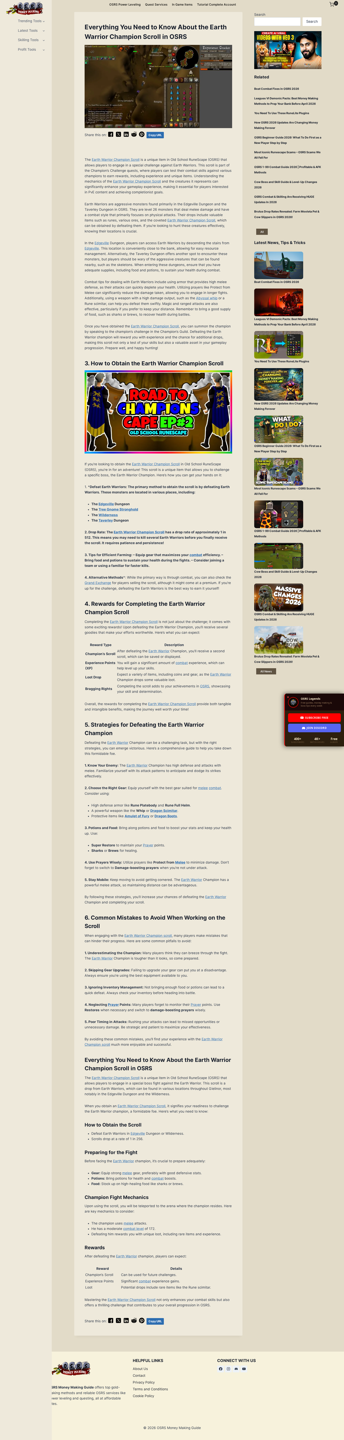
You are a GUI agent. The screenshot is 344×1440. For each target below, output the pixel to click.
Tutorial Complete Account (216, 4)
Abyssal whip (206, 298)
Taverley (106, 520)
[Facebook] (220, 1369)
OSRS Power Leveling (125, 4)
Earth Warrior (159, 651)
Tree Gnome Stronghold (118, 509)
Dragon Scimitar (163, 811)
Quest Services (156, 4)
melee (203, 788)
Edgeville (102, 243)
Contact (139, 1376)
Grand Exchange (98, 583)
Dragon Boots (165, 816)
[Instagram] (228, 1369)
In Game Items (182, 4)
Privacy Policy (144, 1382)
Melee (180, 862)
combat (196, 555)
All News (266, 671)
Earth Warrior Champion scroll (148, 936)
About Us (140, 1369)
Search (259, 15)
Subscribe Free (316, 718)
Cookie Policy (143, 1396)
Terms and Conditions (150, 1389)
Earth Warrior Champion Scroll (116, 160)
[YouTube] (243, 1369)
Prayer (148, 845)
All (262, 231)
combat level (133, 1229)
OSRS (204, 686)
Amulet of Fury (137, 816)
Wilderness (108, 515)
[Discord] (236, 1369)
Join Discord (317, 728)
